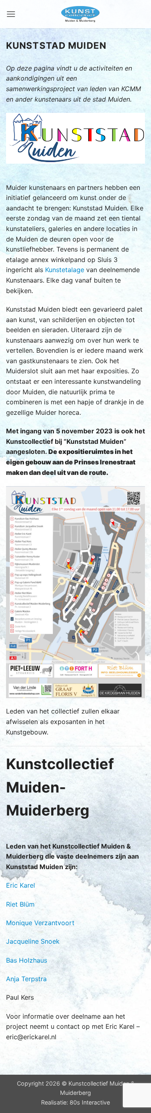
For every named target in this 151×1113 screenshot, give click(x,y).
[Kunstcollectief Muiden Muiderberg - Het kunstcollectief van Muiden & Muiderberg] (80, 14)
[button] (11, 14)
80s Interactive (90, 1102)
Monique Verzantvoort (40, 923)
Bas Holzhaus (26, 960)
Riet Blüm (20, 904)
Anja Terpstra (26, 979)
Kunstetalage (64, 270)
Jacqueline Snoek (33, 941)
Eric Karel (20, 885)
